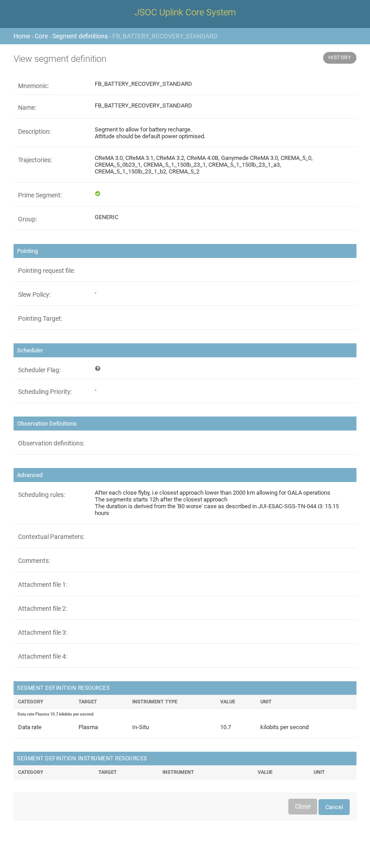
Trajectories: (35, 160)
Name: (27, 107)
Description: (34, 131)
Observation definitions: (51, 443)
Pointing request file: (46, 270)
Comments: (34, 560)
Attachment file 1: (42, 584)
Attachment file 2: (42, 608)
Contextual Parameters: (51, 536)
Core (41, 36)
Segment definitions (80, 36)
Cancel (334, 807)
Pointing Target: (40, 318)
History (340, 58)
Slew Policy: (34, 294)
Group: (27, 219)
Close (302, 806)
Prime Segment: (40, 195)
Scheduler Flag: (39, 370)
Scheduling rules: (41, 494)
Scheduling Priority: (45, 391)
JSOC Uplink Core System (185, 12)
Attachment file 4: (42, 656)
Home (22, 36)
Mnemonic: (33, 85)
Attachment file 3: (42, 632)
